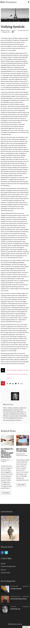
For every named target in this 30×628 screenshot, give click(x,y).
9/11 (8, 370)
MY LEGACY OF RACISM (21, 450)
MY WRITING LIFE (15, 609)
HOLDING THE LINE (15, 588)
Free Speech (20, 370)
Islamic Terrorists (14, 374)
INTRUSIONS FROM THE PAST (18, 599)
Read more (5, 493)
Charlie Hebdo (13, 370)
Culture (13, 30)
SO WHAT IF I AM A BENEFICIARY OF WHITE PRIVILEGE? (7, 453)
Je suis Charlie (23, 374)
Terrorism (9, 378)
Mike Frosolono (6, 30)
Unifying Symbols (12, 26)
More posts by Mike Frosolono (12, 420)
